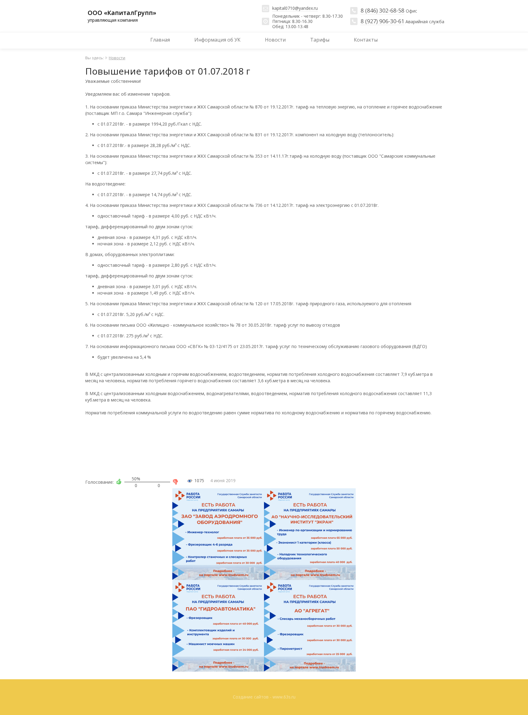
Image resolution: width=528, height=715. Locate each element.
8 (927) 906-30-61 (382, 21)
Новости (275, 39)
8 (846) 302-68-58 (382, 10)
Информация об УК (217, 39)
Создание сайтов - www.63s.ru (264, 697)
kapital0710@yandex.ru (295, 8)
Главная (160, 39)
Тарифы (319, 39)
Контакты (366, 39)
